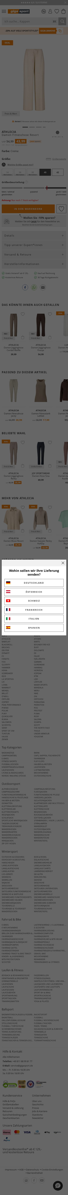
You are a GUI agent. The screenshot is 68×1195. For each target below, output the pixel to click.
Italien (34, 618)
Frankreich (34, 609)
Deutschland (34, 582)
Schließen (63, 563)
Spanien (34, 627)
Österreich (34, 591)
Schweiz (34, 600)
